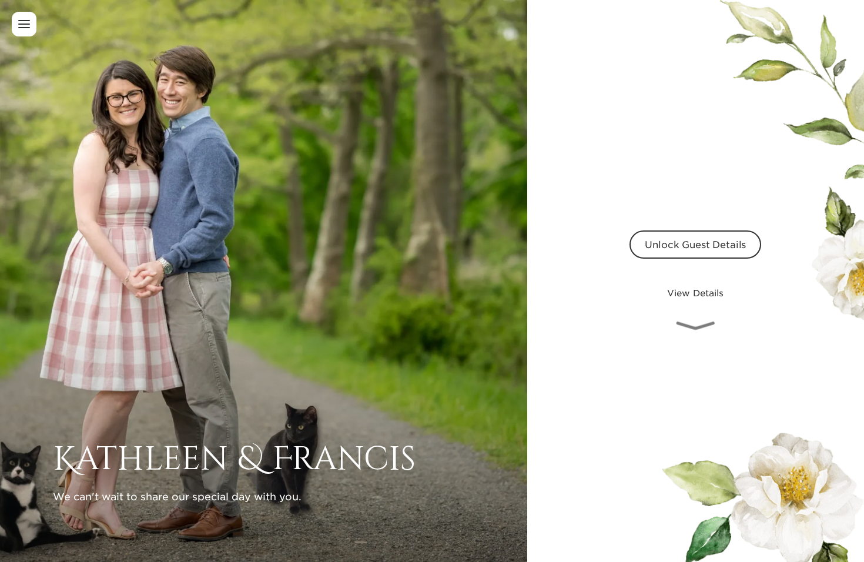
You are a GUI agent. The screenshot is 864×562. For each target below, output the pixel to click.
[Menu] (24, 24)
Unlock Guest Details (695, 244)
